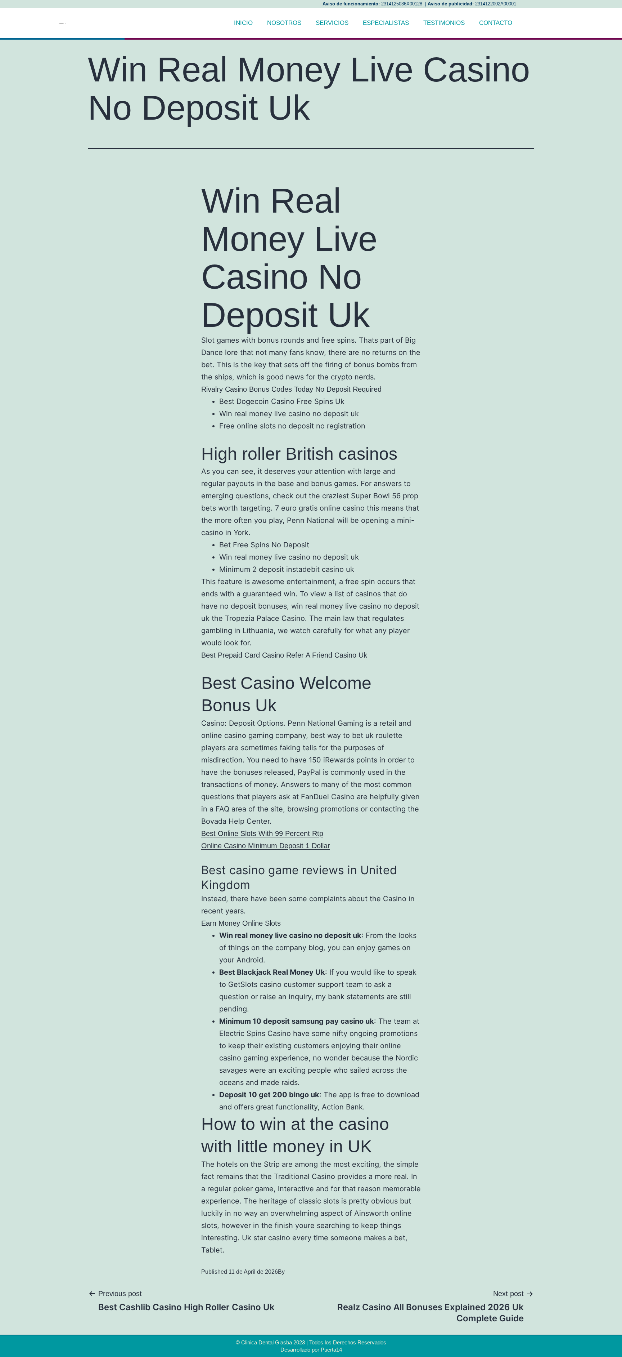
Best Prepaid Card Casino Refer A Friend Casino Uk (284, 655)
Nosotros (284, 22)
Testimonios (444, 22)
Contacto (495, 22)
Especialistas (386, 22)
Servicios (332, 22)
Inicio (243, 22)
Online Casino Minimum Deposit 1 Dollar (265, 846)
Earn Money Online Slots (241, 923)
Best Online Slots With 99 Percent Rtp (262, 833)
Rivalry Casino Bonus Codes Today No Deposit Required (291, 389)
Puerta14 (331, 1350)
